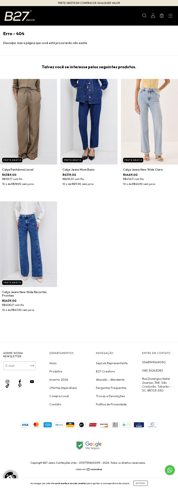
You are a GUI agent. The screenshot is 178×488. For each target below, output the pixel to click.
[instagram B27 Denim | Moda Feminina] (7, 382)
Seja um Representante (112, 363)
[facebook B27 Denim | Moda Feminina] (20, 382)
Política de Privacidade (111, 404)
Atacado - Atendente (110, 380)
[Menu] (170, 16)
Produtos (55, 371)
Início (53, 363)
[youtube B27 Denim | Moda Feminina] (32, 382)
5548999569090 (154, 362)
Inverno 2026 (58, 380)
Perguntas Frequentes (111, 388)
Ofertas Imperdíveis (63, 388)
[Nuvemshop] (89, 470)
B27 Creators (105, 371)
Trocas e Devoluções (110, 396)
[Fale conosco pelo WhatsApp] (170, 470)
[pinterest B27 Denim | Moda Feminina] (20, 386)
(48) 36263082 (152, 370)
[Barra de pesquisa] (144, 16)
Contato (55, 404)
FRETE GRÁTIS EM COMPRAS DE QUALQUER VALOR (89, 3)
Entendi (140, 483)
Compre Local (59, 396)
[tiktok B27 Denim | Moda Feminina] (7, 386)
